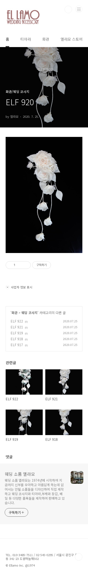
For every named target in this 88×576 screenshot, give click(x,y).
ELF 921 (17, 327)
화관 (45, 39)
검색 (68, 9)
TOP (78, 557)
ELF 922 (17, 321)
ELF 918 (17, 338)
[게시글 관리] (25, 265)
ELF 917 (17, 344)
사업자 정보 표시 (21, 287)
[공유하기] (20, 265)
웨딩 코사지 (29, 312)
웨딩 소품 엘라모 (20, 474)
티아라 (25, 39)
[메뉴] (78, 9)
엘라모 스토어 (72, 39)
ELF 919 (17, 333)
